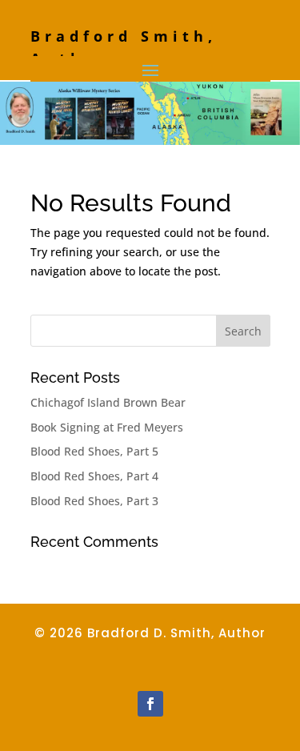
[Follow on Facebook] (150, 704)
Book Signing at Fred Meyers (106, 427)
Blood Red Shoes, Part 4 (94, 476)
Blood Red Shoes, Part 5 (94, 451)
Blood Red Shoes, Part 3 (94, 500)
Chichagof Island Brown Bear (108, 402)
